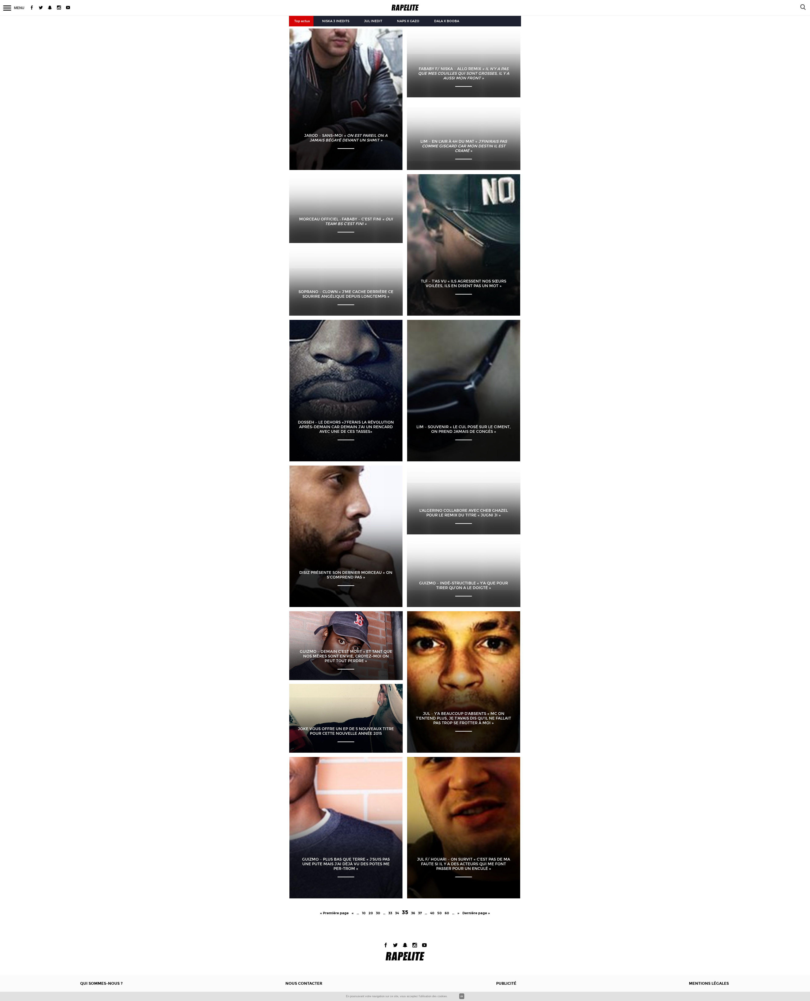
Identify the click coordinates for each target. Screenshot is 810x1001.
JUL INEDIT (373, 21)
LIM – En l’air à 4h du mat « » (463, 146)
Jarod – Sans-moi (345, 138)
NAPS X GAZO (408, 21)
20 (371, 913)
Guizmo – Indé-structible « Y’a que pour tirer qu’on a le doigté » (463, 585)
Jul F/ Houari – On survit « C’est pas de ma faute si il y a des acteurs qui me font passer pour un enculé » (463, 864)
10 (364, 913)
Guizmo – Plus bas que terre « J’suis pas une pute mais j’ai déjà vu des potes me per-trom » (346, 864)
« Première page (334, 913)
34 (397, 913)
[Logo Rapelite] (405, 8)
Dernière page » (476, 913)
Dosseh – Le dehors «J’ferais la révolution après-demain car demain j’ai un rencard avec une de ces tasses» (346, 427)
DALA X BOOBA (446, 21)
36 (413, 913)
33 (390, 913)
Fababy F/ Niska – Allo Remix (463, 73)
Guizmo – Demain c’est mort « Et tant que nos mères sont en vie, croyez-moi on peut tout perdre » (346, 656)
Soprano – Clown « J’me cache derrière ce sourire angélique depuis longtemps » (345, 294)
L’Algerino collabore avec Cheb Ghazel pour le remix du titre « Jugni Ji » (463, 512)
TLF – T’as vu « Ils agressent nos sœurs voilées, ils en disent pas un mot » (463, 283)
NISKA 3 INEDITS (335, 21)
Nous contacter (303, 983)
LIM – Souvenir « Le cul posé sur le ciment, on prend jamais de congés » (463, 429)
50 (439, 913)
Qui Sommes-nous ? (101, 983)
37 (420, 913)
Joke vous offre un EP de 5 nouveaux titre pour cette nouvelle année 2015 (346, 731)
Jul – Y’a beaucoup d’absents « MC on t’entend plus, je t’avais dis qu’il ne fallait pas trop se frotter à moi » (463, 718)
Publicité (506, 983)
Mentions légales (709, 983)
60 (447, 913)
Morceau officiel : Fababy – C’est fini (346, 221)
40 (432, 913)
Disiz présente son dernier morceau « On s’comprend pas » (345, 575)
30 (378, 913)
